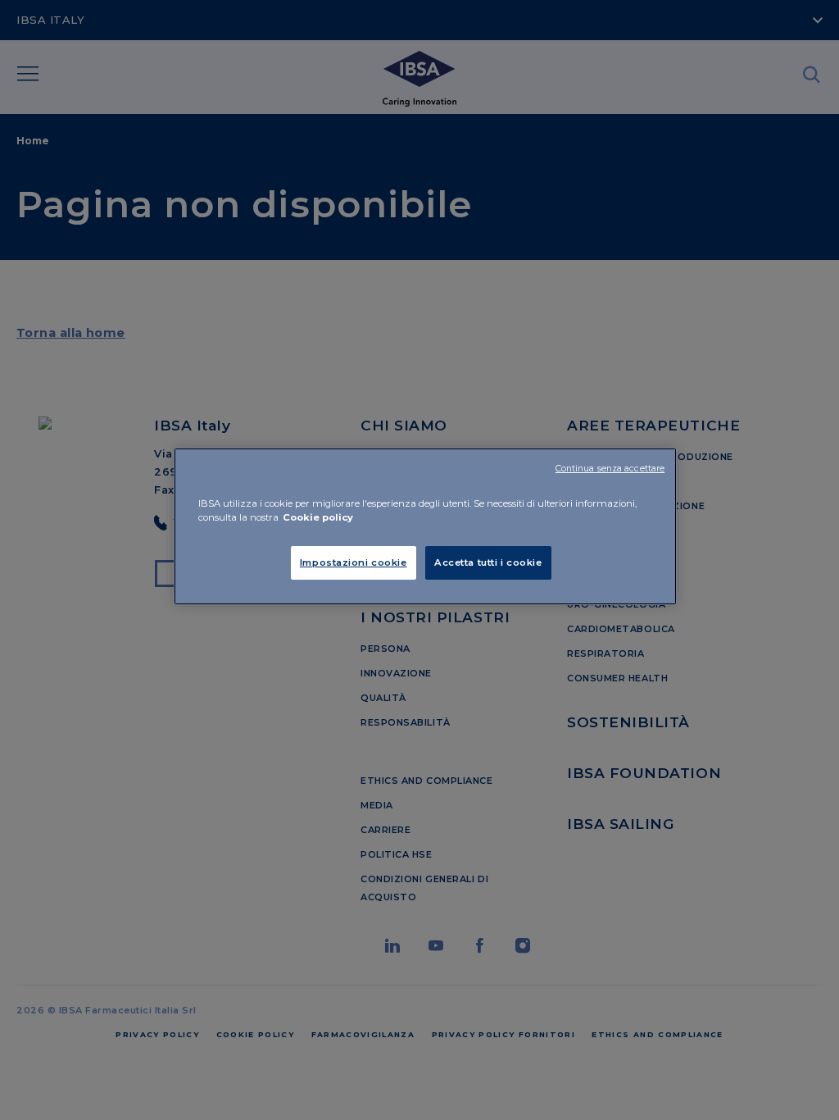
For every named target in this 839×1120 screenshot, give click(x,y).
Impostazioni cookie (353, 562)
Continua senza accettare (610, 468)
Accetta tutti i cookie (488, 562)
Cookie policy (318, 517)
